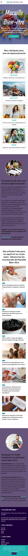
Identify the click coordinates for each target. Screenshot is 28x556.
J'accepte (14, 553)
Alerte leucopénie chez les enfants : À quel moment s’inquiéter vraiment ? (13, 287)
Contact (3, 541)
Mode (2, 532)
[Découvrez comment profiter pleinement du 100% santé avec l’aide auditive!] (14, 304)
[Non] (26, 550)
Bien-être (3, 529)
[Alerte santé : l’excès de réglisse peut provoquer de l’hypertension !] (14, 330)
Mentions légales (5, 542)
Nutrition (3, 528)
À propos (3, 539)
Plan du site (4, 544)
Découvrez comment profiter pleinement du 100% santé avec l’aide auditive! (12, 313)
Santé (4, 283)
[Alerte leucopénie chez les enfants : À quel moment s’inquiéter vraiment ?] (14, 278)
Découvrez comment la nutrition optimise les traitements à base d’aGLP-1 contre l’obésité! (12, 417)
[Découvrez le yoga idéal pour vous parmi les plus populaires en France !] (14, 354)
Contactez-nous (6, 237)
